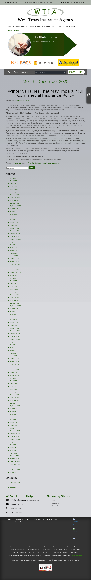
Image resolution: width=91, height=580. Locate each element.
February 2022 (15, 325)
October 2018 (14, 436)
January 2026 (14, 195)
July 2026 (13, 178)
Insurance (17, 163)
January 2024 (14, 261)
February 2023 (15, 292)
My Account (80, 2)
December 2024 (15, 231)
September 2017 (15, 470)
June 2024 (13, 247)
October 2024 (14, 236)
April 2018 (13, 450)
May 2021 (13, 350)
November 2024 (15, 233)
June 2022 (13, 314)
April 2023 (13, 286)
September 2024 (15, 239)
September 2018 (15, 439)
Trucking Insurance (33, 549)
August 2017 (14, 472)
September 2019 (15, 406)
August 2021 (14, 342)
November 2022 (15, 300)
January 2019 (14, 428)
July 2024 (13, 245)
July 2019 (13, 411)
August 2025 (14, 208)
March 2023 (14, 289)
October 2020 (14, 370)
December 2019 (15, 397)
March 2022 (14, 322)
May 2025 (13, 217)
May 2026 (13, 183)
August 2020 (14, 375)
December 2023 (15, 264)
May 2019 (13, 417)
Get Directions (16, 513)
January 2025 (14, 228)
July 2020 (13, 378)
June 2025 (13, 214)
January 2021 (14, 361)
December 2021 (15, 331)
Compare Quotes (50, 26)
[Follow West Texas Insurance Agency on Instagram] (76, 531)
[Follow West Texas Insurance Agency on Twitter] (76, 540)
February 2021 (14, 358)
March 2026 (14, 189)
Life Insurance (46, 547)
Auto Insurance (15, 482)
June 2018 (13, 445)
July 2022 (13, 311)
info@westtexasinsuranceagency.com (25, 500)
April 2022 (13, 320)
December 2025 (15, 197)
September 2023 (15, 272)
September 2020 (15, 372)
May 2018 (13, 447)
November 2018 (15, 433)
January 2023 (14, 295)
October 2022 (14, 303)
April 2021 (13, 353)
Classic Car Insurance (59, 549)
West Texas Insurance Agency (48, 163)
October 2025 (14, 203)
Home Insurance (15, 485)
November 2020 (15, 367)
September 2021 (15, 339)
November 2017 (15, 464)
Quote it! (75, 72)
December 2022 (15, 297)
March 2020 (14, 389)
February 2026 (15, 192)
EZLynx (50, 560)
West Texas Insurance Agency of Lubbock (57, 555)
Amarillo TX (32, 163)
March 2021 (13, 356)
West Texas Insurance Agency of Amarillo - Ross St (25, 555)
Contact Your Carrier (20, 552)
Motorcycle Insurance (17, 549)
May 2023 (13, 283)
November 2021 (15, 333)
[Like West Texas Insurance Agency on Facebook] (76, 522)
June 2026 (13, 181)
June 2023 (13, 281)
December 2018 (15, 431)
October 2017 (14, 467)
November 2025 (15, 200)
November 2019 (15, 400)
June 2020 (13, 381)
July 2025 (13, 211)
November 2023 (15, 267)
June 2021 (13, 347)
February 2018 (14, 456)
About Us (61, 26)
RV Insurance (46, 549)
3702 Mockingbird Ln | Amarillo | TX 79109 (38, 2)
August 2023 (14, 275)
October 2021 (14, 336)
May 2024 (13, 250)
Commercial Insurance (74, 547)
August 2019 (14, 408)
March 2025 (14, 222)
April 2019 (13, 420)
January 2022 (14, 328)
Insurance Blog (13, 31)
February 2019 (14, 425)
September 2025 (15, 206)
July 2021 (13, 345)
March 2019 (13, 422)
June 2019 (13, 414)
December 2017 (15, 461)
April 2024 (13, 253)
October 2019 (14, 403)
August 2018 (14, 442)
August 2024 (14, 242)
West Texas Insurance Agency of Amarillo (65, 552)
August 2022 (14, 308)
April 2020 (13, 386)
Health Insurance (58, 547)
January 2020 (14, 395)
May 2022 (13, 317)
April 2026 (13, 186)
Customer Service (74, 549)
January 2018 (14, 458)
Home (10, 26)
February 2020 (15, 392)
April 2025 (13, 220)
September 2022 (15, 306)
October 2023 (14, 270)
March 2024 (14, 256)
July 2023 (13, 278)
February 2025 (14, 225)
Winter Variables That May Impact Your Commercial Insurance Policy (45, 93)
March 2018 (14, 453)
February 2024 (15, 258)
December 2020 (15, 364)
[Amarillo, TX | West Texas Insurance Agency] (45, 15)
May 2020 (13, 383)
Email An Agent (12, 2)
